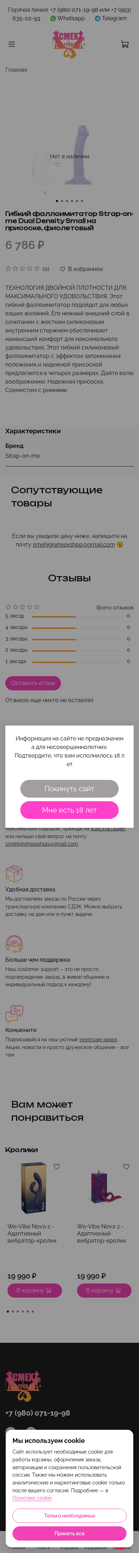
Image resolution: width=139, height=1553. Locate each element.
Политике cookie (32, 1498)
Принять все (69, 1533)
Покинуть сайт (69, 788)
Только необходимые (69, 1516)
